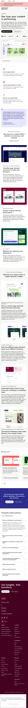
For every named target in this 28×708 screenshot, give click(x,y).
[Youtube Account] (4, 618)
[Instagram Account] (7, 618)
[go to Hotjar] (13, 1)
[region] (13, 701)
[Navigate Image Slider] (5, 483)
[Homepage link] (3, 598)
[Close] (24, 696)
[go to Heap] (9, 1)
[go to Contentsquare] (3, 1)
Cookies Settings (13, 703)
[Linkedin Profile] (2, 618)
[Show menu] (26, 8)
